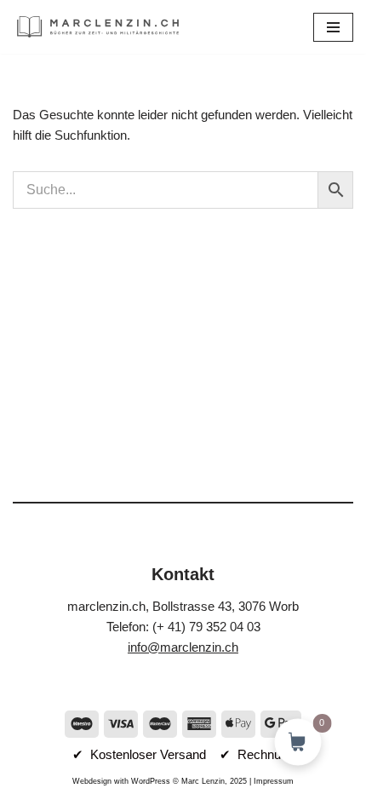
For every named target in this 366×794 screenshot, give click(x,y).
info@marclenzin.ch (183, 647)
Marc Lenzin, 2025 (214, 781)
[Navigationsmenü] (333, 27)
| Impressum (270, 781)
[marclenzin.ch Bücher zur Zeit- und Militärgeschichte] (98, 27)
